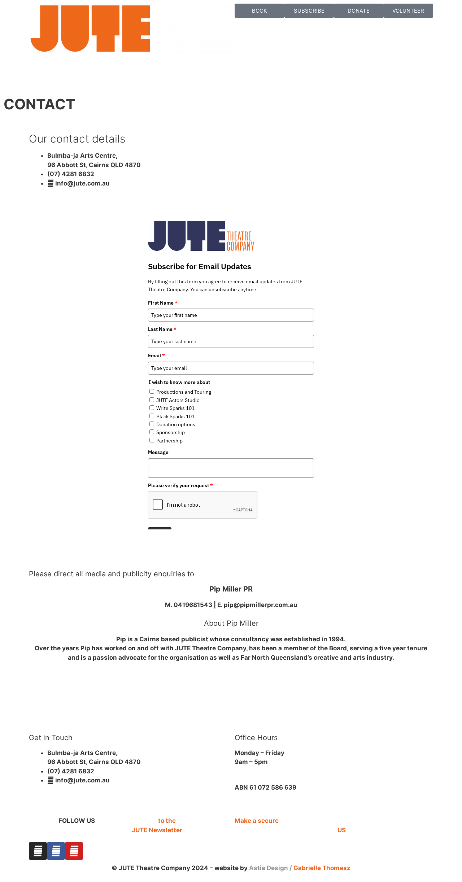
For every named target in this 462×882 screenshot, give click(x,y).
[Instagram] (38, 851)
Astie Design (268, 868)
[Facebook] (56, 851)
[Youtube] (74, 851)
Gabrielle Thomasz (321, 868)
